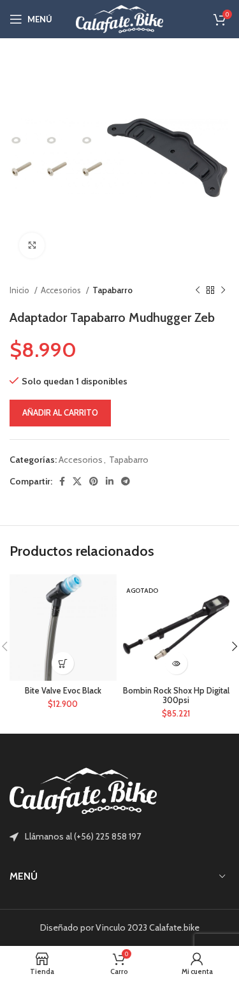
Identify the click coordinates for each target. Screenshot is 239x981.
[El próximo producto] (223, 290)
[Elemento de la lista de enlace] (119, 836)
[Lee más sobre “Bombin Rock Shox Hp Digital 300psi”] (176, 663)
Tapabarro (112, 290)
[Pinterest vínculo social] (93, 481)
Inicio (20, 290)
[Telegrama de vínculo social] (125, 481)
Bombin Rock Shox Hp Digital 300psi (176, 695)
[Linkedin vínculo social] (109, 481)
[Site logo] (120, 18)
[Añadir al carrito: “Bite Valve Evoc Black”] (63, 663)
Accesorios (62, 290)
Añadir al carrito (60, 412)
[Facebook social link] (62, 481)
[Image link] (83, 790)
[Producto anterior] (197, 290)
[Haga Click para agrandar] (32, 245)
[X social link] (77, 481)
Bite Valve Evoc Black (63, 690)
